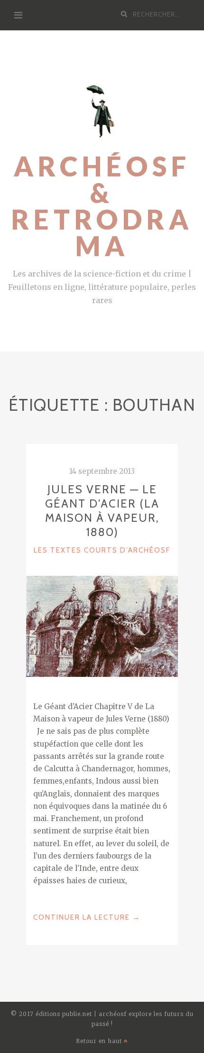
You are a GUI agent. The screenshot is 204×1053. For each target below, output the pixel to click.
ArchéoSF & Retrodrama (102, 206)
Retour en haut (100, 1040)
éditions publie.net (64, 1013)
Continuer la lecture (86, 918)
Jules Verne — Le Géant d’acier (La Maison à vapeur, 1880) (102, 510)
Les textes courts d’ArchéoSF (102, 550)
